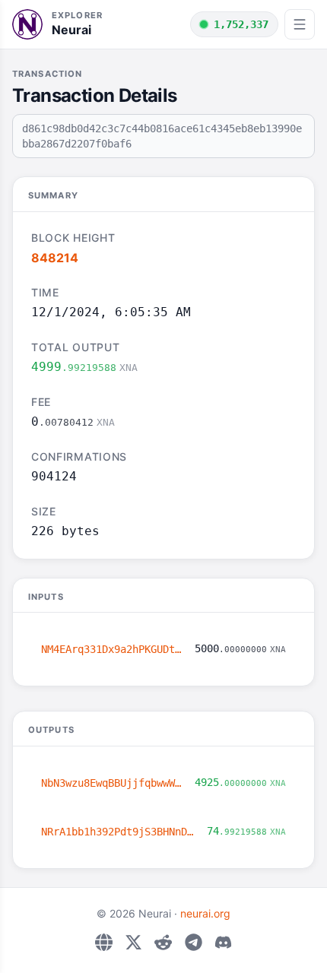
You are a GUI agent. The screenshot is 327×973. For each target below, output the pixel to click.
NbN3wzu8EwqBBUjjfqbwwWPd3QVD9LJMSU (112, 783)
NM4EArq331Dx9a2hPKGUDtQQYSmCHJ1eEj (112, 649)
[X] (133, 942)
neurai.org (205, 913)
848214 (54, 257)
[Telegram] (193, 942)
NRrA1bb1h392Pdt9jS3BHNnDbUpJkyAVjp (118, 832)
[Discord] (223, 942)
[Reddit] (163, 942)
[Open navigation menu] (299, 24)
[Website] (104, 942)
